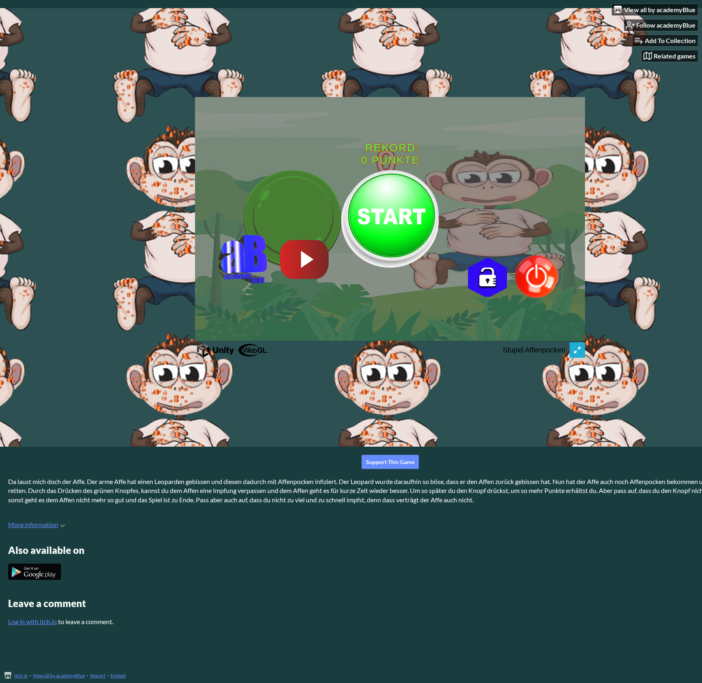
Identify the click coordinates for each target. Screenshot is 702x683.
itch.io (21, 675)
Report (97, 675)
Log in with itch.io (32, 621)
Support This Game (390, 461)
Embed (118, 675)
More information (33, 524)
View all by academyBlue (59, 675)
